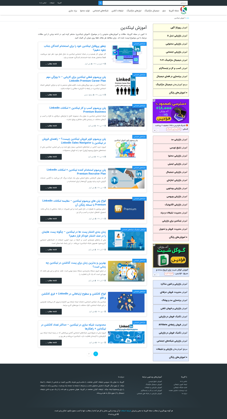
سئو (164, 10)
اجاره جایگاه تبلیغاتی (180, 387)
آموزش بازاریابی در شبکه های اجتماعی (149, 393)
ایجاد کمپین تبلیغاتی (180, 384)
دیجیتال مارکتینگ (151, 10)
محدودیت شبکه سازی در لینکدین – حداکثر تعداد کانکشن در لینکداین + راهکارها (73, 327)
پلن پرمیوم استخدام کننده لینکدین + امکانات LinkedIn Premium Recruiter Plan (76, 172)
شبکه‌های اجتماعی (100, 10)
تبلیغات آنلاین (117, 10)
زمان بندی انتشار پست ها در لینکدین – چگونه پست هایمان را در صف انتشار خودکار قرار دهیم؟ (74, 234)
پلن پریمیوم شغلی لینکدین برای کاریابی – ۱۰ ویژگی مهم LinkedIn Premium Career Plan (76, 79)
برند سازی (73, 10)
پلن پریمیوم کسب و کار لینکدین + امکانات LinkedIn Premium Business (78, 110)
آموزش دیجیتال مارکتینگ (154, 384)
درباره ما (184, 393)
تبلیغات (52, 3)
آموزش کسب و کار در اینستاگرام (151, 390)
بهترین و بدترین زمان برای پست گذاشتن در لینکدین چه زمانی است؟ (76, 265)
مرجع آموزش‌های (171, 84)
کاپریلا (59, 3)
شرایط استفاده (126, 410)
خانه (187, 18)
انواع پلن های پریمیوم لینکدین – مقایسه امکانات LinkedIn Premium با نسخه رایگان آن (74, 203)
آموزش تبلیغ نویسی (155, 381)
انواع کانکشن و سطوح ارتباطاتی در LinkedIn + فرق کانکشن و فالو (74, 296)
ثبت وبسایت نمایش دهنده (178, 390)
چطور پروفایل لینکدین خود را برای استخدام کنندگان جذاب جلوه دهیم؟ (75, 48)
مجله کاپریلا (174, 10)
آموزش (179, 27)
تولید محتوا (85, 10)
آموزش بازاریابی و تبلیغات (153, 387)
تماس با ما (43, 3)
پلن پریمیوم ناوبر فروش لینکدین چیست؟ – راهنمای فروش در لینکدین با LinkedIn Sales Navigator (74, 141)
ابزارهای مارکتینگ (134, 10)
